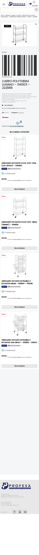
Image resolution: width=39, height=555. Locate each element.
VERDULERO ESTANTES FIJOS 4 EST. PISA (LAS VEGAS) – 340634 (19, 164)
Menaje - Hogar (10, 15)
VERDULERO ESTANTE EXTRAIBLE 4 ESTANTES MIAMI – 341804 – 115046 (17, 282)
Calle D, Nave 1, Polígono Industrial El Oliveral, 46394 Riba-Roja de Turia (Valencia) (12, 495)
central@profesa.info (12, 505)
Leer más (4, 179)
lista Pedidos (8, 105)
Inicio (2, 15)
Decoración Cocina (29, 15)
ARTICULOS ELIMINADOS (17, 126)
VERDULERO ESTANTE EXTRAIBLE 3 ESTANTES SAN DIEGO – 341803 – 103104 (19, 341)
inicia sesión (11, 108)
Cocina (19, 15)
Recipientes (4, 17)
